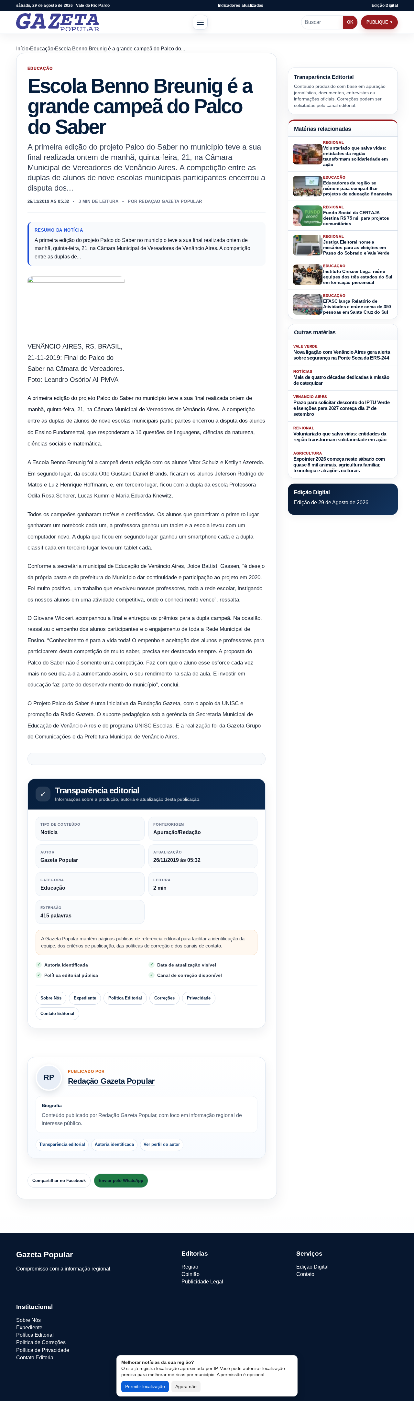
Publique (377, 22)
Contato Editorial (57, 1013)
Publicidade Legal (202, 1281)
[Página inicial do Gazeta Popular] (57, 22)
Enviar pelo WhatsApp (121, 1180)
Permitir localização (145, 1386)
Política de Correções (41, 1342)
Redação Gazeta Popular (111, 1081)
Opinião (190, 1274)
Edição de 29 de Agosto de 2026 (331, 502)
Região (189, 1267)
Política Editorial (125, 998)
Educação (41, 48)
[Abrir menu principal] (200, 22)
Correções (164, 998)
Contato (305, 1274)
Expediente (85, 998)
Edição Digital (385, 5)
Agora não (186, 1386)
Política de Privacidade (42, 1350)
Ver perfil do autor (162, 1144)
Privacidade (199, 998)
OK (350, 22)
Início (22, 48)
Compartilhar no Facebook (59, 1180)
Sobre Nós (50, 998)
